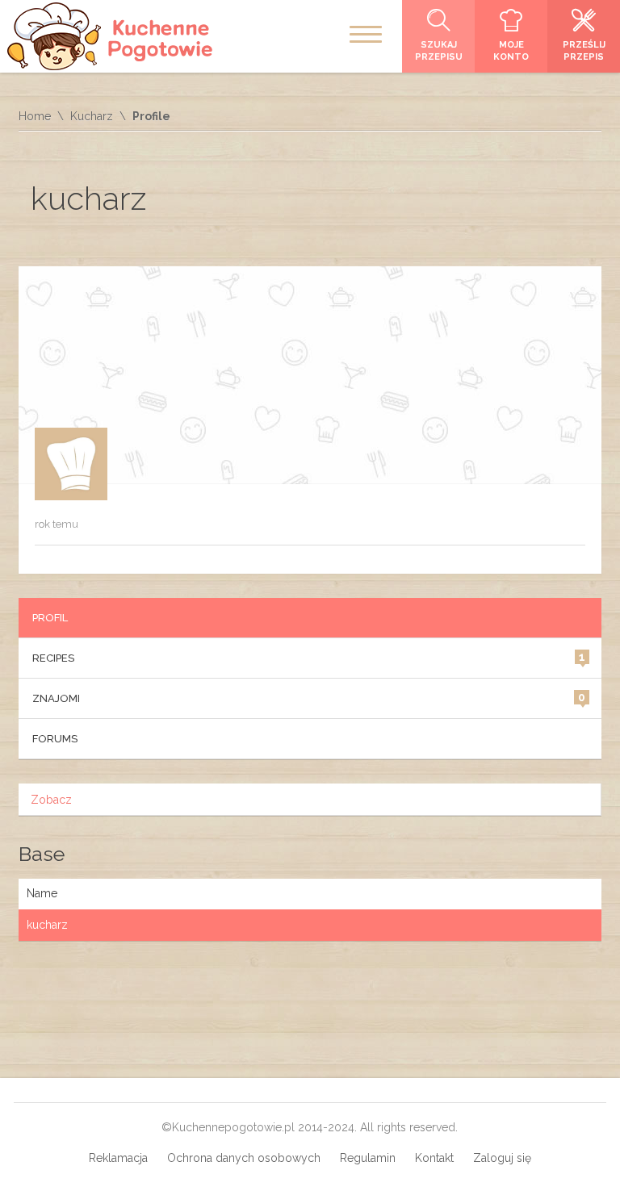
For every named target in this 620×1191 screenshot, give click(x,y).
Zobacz (51, 799)
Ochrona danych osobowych (243, 1157)
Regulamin (368, 1157)
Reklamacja (118, 1157)
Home (35, 116)
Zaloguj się (502, 1157)
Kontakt (434, 1157)
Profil (50, 618)
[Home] (111, 36)
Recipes (308, 657)
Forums (55, 739)
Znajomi (308, 697)
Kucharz (91, 116)
